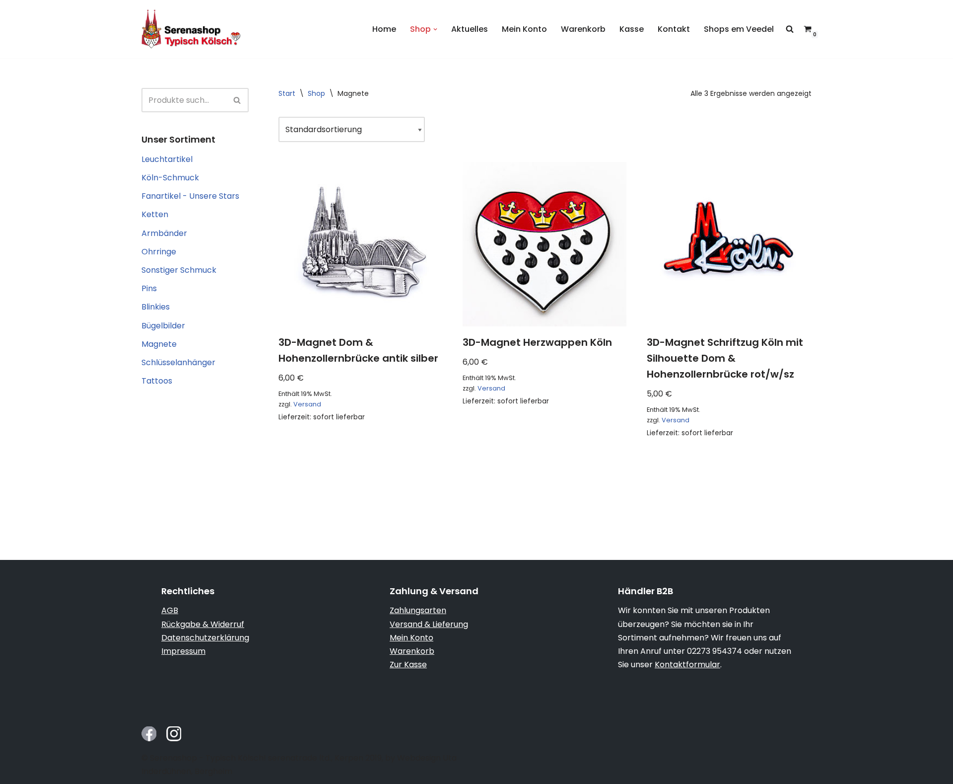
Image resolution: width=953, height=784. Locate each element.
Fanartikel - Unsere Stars (190, 196)
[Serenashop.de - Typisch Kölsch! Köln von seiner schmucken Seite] (191, 29)
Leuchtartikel (167, 159)
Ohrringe (158, 251)
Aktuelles (469, 29)
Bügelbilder (163, 325)
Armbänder (164, 233)
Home (384, 29)
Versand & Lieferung (429, 624)
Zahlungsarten (418, 610)
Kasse (631, 29)
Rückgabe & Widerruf (202, 624)
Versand (307, 404)
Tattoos (156, 381)
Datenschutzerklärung (205, 637)
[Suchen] (237, 100)
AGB (169, 610)
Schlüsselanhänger (178, 362)
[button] (435, 29)
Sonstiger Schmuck (178, 270)
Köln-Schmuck (170, 177)
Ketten (154, 214)
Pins (149, 288)
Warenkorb (583, 29)
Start (286, 93)
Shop (316, 93)
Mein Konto (524, 29)
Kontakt (674, 29)
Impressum (183, 651)
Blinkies (155, 307)
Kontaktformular (687, 664)
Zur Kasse (408, 664)
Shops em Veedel (739, 29)
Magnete (159, 344)
